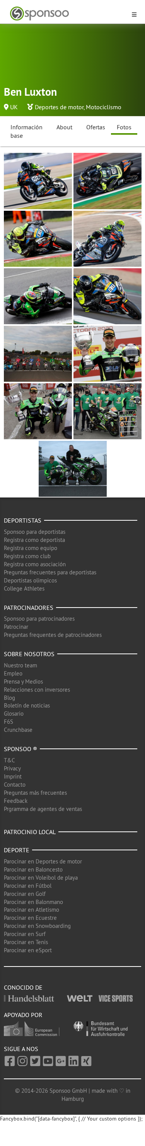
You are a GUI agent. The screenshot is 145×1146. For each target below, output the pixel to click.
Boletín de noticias (27, 705)
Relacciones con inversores (37, 689)
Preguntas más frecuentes (35, 792)
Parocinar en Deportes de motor (43, 861)
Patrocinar (16, 626)
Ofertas (95, 127)
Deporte (16, 850)
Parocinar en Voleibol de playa (41, 877)
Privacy (12, 768)
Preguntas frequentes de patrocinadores (53, 634)
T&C (9, 760)
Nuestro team (20, 665)
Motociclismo (103, 107)
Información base (26, 131)
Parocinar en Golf (25, 893)
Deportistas (22, 520)
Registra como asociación (35, 564)
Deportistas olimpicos (30, 580)
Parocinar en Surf (25, 934)
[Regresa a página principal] (68, 13)
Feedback (15, 800)
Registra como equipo (30, 548)
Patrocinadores (28, 607)
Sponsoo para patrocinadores (39, 618)
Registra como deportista (34, 539)
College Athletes (24, 588)
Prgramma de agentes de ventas (43, 809)
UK (14, 107)
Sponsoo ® (20, 749)
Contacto (15, 784)
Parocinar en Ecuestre (30, 917)
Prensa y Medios (23, 681)
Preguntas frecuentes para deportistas (50, 572)
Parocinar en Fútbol (27, 885)
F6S (8, 721)
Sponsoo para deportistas (34, 531)
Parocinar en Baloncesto (33, 869)
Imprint (13, 776)
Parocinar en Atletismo (31, 909)
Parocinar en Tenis (26, 942)
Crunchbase (18, 729)
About (64, 127)
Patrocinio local (30, 832)
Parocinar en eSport (28, 950)
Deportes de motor (59, 107)
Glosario (14, 713)
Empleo (13, 673)
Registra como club (27, 556)
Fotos (124, 127)
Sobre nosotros (29, 654)
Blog (9, 697)
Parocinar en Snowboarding (37, 925)
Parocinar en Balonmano (33, 902)
